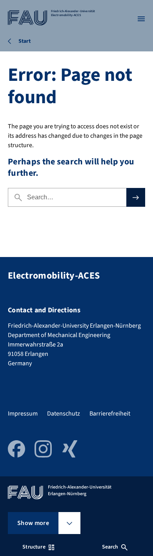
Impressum (23, 413)
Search (110, 547)
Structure (33, 547)
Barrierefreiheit (109, 413)
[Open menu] (141, 18)
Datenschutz (63, 413)
